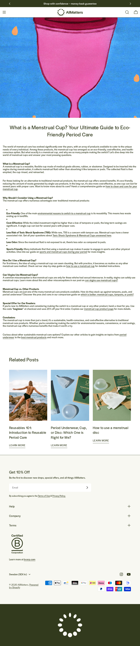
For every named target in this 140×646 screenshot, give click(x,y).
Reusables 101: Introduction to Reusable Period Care (27, 432)
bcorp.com (29, 559)
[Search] (127, 12)
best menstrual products (33, 337)
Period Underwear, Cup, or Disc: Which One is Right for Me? (69, 432)
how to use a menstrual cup (80, 266)
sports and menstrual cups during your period (63, 251)
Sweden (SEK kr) (18, 574)
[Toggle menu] (4, 12)
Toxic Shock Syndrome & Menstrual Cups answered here (81, 235)
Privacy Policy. (59, 495)
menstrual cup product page (99, 309)
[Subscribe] (87, 487)
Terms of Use (44, 495)
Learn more (17, 445)
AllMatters (23, 584)
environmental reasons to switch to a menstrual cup (64, 213)
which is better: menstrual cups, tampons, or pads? (107, 294)
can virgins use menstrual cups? (101, 280)
